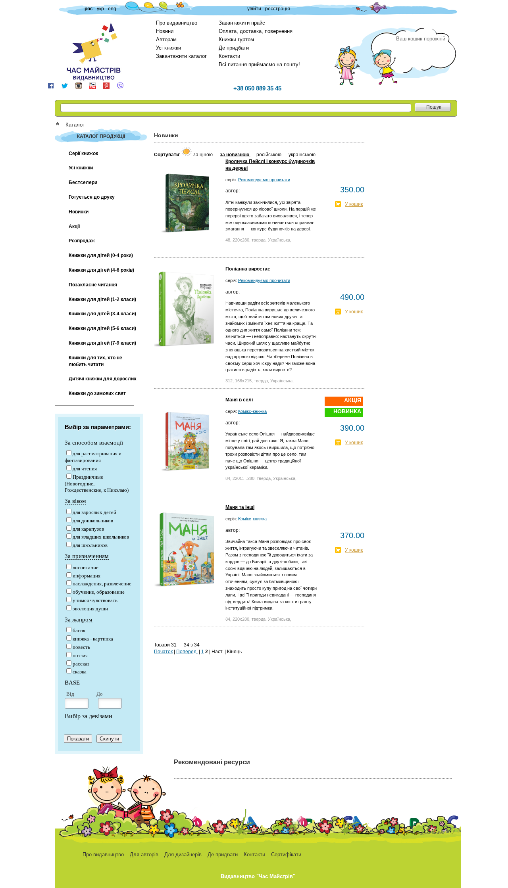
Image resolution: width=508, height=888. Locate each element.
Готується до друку (92, 197)
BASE (72, 682)
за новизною (235, 154)
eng (112, 9)
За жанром (78, 619)
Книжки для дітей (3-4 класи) (102, 313)
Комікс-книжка (252, 411)
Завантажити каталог (181, 56)
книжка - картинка (93, 639)
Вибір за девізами (88, 716)
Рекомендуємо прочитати (264, 179)
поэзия (80, 655)
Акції (74, 226)
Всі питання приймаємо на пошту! (259, 64)
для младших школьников (101, 537)
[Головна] (60, 125)
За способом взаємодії (94, 442)
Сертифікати (286, 854)
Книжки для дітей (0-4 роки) (101, 255)
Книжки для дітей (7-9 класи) (102, 343)
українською (302, 154)
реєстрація (277, 9)
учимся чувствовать (95, 600)
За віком (75, 501)
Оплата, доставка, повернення (255, 31)
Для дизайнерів (183, 854)
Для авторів (144, 854)
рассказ (81, 664)
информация (86, 576)
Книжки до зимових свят (97, 393)
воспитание (85, 567)
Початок (163, 651)
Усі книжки (168, 48)
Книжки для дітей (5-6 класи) (102, 328)
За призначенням (87, 556)
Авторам (166, 39)
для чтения (85, 469)
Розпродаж (82, 241)
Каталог (75, 125)
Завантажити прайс (242, 23)
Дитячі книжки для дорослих (103, 379)
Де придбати (234, 48)
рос (89, 9)
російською (269, 154)
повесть (81, 647)
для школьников (90, 545)
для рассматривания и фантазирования (93, 457)
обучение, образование (99, 592)
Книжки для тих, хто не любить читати (95, 361)
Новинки (79, 212)
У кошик (354, 204)
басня (79, 630)
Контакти (229, 56)
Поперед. (187, 651)
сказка (80, 672)
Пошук (433, 107)
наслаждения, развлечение (102, 584)
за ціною (203, 154)
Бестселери (83, 182)
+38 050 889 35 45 (257, 88)
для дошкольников (93, 521)
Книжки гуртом (236, 39)
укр (100, 9)
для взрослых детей (94, 512)
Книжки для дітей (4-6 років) (101, 270)
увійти (254, 9)
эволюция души (90, 609)
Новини (164, 31)
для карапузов (88, 529)
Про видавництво (176, 23)
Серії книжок (83, 153)
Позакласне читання (93, 285)
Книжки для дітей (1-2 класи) (102, 299)
